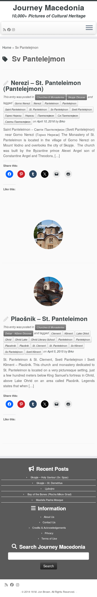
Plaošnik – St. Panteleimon (49, 318)
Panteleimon (52, 103)
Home (6, 47)
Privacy (49, 533)
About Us (49, 517)
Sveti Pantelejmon (82, 109)
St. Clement (39, 345)
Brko (62, 121)
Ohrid (8, 339)
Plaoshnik (10, 345)
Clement (56, 333)
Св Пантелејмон (68, 115)
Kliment (69, 333)
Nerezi (37, 103)
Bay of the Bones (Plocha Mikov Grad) (50, 494)
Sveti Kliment (33, 351)
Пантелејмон (46, 115)
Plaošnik (24, 345)
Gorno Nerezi (22, 103)
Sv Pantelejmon (59, 109)
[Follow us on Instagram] (14, 29)
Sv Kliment (77, 345)
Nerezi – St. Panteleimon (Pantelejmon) (42, 85)
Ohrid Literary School (43, 339)
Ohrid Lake (21, 339)
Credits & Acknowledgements (49, 527)
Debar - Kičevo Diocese (18, 333)
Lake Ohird (83, 333)
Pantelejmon (69, 103)
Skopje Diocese (76, 97)
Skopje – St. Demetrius (49, 483)
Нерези (29, 115)
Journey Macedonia (48, 7)
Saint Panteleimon (15, 109)
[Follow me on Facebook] (9, 29)
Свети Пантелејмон (17, 121)
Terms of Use (49, 538)
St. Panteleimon (38, 109)
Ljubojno (49, 488)
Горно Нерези (13, 115)
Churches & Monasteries (50, 97)
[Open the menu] (89, 28)
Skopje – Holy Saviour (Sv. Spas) (50, 477)
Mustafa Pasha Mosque (49, 500)
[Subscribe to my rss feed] (5, 29)
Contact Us (49, 522)
